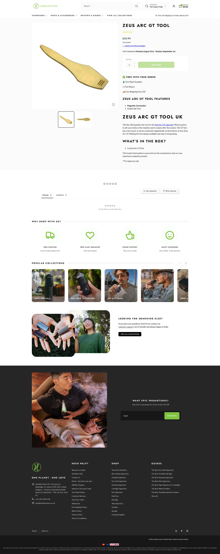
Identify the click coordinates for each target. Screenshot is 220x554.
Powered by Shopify (182, 539)
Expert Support (130, 247)
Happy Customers (170, 247)
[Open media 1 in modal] (75, 66)
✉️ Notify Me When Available (134, 46)
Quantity (129, 59)
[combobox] (111, 6)
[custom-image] (37, 471)
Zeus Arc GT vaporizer (164, 125)
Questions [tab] (60, 195)
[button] (183, 6)
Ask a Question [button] (151, 191)
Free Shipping (50, 247)
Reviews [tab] (45, 195)
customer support (125, 327)
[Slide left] (179, 263)
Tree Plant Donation (90, 247)
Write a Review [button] (170, 191)
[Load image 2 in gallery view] (83, 119)
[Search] (136, 6)
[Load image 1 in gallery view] (66, 119)
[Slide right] (185, 263)
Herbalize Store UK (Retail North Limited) (165, 539)
